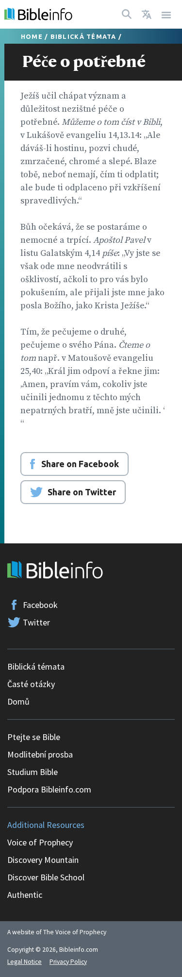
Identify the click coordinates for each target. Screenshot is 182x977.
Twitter (36, 622)
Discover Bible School (45, 877)
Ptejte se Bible (33, 736)
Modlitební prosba (40, 754)
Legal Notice (24, 962)
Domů (18, 701)
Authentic (24, 894)
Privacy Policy (68, 962)
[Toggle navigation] (166, 14)
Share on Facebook (80, 464)
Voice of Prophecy (40, 842)
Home (32, 36)
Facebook (40, 604)
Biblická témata (83, 36)
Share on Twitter (82, 492)
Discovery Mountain (43, 859)
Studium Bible (32, 771)
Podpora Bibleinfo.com (49, 789)
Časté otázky (31, 684)
